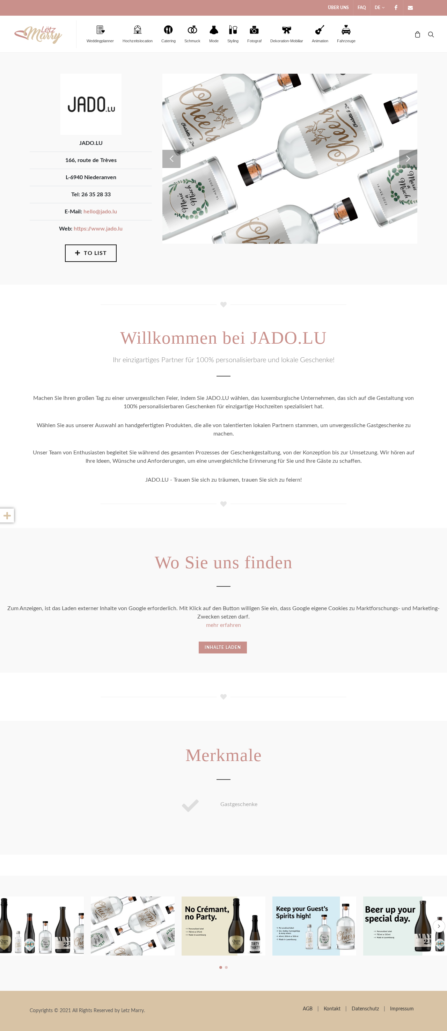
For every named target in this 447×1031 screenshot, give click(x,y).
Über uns (338, 8)
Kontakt (332, 1009)
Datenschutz (365, 1009)
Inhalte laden (223, 647)
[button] (220, 967)
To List (94, 253)
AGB (308, 1009)
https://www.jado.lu (98, 229)
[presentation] (439, 926)
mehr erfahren (223, 625)
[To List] (18, 515)
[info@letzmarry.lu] (410, 7)
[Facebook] (396, 7)
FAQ (362, 8)
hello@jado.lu (100, 211)
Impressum (402, 1009)
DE (377, 8)
